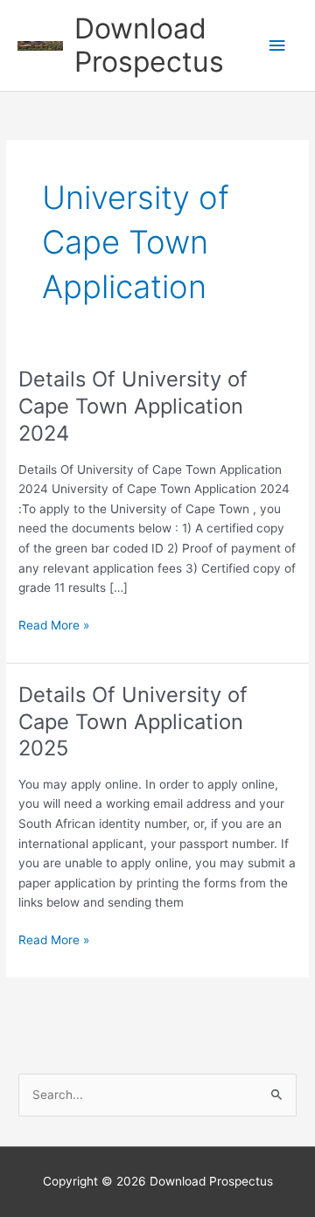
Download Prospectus (149, 45)
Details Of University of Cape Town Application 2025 (133, 721)
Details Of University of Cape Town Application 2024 (133, 406)
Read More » (53, 626)
